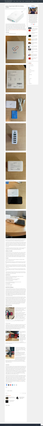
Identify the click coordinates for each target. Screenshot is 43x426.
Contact (32, 1)
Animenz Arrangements (31, 65)
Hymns (29, 73)
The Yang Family (8, 1)
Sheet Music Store (27, 1)
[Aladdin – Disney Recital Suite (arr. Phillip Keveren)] (29, 30)
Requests (29, 79)
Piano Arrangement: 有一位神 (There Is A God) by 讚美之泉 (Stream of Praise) (34, 36)
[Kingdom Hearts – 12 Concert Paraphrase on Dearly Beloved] (29, 49)
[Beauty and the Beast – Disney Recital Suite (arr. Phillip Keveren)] (29, 58)
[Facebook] (31, 24)
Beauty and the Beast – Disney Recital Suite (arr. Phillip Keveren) (34, 58)
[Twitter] (32, 24)
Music (23, 1)
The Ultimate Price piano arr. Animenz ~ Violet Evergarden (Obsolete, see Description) (34, 55)
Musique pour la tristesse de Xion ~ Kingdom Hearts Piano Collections (34, 43)
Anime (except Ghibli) (30, 64)
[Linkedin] (34, 24)
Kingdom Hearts (30, 74)
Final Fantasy (29, 69)
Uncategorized (30, 83)
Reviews (20, 1)
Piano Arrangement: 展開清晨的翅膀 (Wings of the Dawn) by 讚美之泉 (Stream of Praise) (34, 40)
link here (20, 380)
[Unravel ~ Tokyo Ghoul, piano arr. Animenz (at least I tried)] (29, 46)
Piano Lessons (29, 78)
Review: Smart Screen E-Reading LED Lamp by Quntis (12, 397)
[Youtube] (33, 24)
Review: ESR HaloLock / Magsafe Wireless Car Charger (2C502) (21, 398)
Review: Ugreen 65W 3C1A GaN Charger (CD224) (12, 401)
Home (14, 1)
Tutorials (17, 1)
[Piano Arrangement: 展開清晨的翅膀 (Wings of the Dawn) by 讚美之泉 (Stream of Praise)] (29, 39)
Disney (29, 68)
